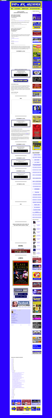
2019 (12, 364)
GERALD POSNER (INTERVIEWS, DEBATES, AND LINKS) (17, 374)
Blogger (28, 413)
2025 (12, 359)
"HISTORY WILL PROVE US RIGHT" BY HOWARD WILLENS (18, 377)
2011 (12, 397)
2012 (12, 396)
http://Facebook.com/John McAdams (15, 38)
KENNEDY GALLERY (25, 8)
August (13, 389)
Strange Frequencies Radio (21, 20)
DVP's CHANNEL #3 (13, 315)
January (13, 395)
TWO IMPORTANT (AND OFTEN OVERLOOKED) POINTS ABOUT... (18, 380)
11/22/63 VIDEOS (17, 8)
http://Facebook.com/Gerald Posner (14, 41)
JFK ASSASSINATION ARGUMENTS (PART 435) (17, 383)
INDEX (12, 8)
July (12, 390)
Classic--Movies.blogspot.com (14, 322)
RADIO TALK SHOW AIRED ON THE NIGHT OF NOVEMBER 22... (18, 387)
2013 (12, 369)
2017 (12, 366)
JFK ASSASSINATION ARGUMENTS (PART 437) (17, 378)
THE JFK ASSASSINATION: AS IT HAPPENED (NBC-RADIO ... (18, 384)
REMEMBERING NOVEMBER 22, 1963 (16, 379)
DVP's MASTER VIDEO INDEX (35, 8)
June (12, 391)
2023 (12, 361)
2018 (12, 365)
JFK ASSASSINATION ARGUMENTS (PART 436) (17, 382)
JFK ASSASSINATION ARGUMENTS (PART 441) (17, 373)
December (13, 370)
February (13, 394)
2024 (12, 360)
